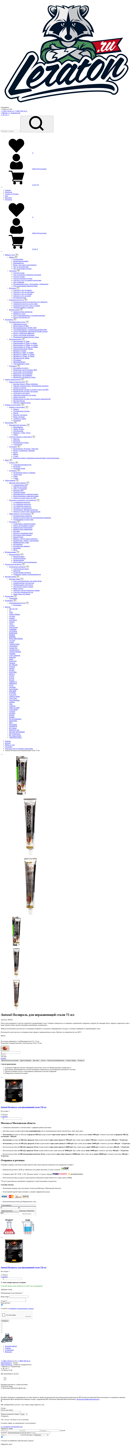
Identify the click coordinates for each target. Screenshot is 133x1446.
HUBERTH (13, 726)
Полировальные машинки (22, 516)
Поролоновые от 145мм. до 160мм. (25, 347)
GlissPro (12, 702)
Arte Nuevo (13, 620)
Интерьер (12, 288)
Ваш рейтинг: (6, 1303)
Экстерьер (12, 271)
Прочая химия (14, 310)
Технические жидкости (13, 564)
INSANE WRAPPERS (17, 732)
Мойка (11, 257)
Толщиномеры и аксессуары (23, 519)
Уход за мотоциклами (20, 267)
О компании (9, 1350)
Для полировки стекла (21, 364)
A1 (10, 610)
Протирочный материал (17, 425)
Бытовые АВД (18, 490)
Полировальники (15, 339)
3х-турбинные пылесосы (22, 506)
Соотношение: (6, 1205)
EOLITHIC (13, 672)
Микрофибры (18, 427)
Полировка (9, 319)
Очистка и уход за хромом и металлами (27, 280)
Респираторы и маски (21, 442)
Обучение (8, 199)
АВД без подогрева (20, 487)
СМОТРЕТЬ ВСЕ (15, 737)
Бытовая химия (10, 576)
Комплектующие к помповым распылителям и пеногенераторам (36, 458)
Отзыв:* (4, 1301)
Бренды (7, 607)
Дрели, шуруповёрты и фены (23, 526)
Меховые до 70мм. (19, 351)
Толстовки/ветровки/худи (22, 465)
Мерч (7, 460)
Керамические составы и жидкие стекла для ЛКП (30, 389)
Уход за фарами (18, 282)
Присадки (16, 571)
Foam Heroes (13, 689)
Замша (15, 434)
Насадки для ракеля (20, 415)
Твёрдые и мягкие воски (22, 403)
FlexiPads (12, 687)
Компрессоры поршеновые (22, 529)
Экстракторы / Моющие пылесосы (25, 510)
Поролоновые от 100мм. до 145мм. (25, 345)
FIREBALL (13, 683)
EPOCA (12, 674)
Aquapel (12, 618)
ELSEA (11, 670)
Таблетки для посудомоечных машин (26, 590)
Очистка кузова (18, 273)
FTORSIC (12, 693)
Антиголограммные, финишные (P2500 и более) (30, 331)
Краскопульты (18, 537)
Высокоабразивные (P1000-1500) (25, 328)
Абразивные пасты (20, 324)
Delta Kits (12, 657)
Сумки (15, 478)
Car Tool (12, 640)
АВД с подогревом (20, 489)
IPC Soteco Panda (15, 736)
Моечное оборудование (17, 483)
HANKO (12, 713)
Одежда (12, 462)
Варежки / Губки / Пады (21, 433)
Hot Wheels (13, 724)
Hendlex (12, 717)
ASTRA (12, 622)
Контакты (8, 198)
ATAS (11, 624)
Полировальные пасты (17, 322)
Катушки (16, 531)
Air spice (12, 616)
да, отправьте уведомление (10, 1427)
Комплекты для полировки (22, 373)
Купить (3, 1058)
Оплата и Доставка (11, 194)
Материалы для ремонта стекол (24, 377)
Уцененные (13, 598)
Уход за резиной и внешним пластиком (27, 275)
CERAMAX (13, 646)
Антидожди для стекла (21, 393)
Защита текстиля (19, 397)
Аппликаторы (18, 431)
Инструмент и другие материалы (25, 562)
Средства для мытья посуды (23, 592)
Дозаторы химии (19, 492)
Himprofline (13, 721)
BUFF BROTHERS (16, 638)
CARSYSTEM (14, 644)
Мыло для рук (18, 588)
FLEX (11, 685)
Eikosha (11, 668)
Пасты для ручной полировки (23, 335)
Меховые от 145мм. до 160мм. (24, 356)
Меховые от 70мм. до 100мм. (23, 352)
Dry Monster (13, 665)
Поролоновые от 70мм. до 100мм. (25, 343)
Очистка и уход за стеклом (22, 294)
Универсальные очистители (23, 585)
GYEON (12, 711)
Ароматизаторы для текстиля (23, 583)
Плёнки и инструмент (13, 405)
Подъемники (17, 544)
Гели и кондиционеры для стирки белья (27, 581)
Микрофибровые (19, 362)
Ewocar (11, 680)
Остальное (13, 366)
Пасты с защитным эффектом (23, 333)
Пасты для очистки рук (21, 317)
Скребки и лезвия (19, 418)
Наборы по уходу (19, 314)
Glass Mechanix (14, 700)
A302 (11, 612)
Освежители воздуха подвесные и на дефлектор (30, 302)
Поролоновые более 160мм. (23, 349)
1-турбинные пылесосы (21, 502)
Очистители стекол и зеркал (23, 587)
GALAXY (12, 695)
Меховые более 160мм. (21, 358)
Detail (11, 659)
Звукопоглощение (19, 558)
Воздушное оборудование (22, 535)
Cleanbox (12, 653)
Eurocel (11, 678)
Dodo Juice (13, 661)
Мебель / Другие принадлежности (25, 539)
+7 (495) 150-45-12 (7, 111)
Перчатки (16, 441)
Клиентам (8, 192)
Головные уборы (19, 468)
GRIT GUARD (14, 708)
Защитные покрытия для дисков (24, 395)
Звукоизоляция (18, 560)
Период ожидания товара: (10, 1414)
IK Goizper (13, 728)
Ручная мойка (18, 259)
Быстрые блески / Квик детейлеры (25, 384)
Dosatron (12, 663)
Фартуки (16, 439)
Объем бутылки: (7, 1211)
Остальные (17, 360)
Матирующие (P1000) (21, 326)
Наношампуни (18, 263)
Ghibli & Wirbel (14, 696)
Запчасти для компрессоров (23, 533)
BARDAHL (13, 633)
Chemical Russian (15, 652)
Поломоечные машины (21, 546)
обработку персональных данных (22, 1308)
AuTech (11, 625)
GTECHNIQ (13, 709)
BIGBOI (12, 635)
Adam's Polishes (14, 614)
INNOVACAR (14, 730)
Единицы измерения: (26, 1211)
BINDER (12, 637)
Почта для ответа (7, 1410)
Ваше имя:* (5, 1297)
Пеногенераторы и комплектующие (26, 496)
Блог (6, 196)
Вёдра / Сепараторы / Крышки (24, 450)
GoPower (12, 706)
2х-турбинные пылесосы (22, 504)
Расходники (9, 423)
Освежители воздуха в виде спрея (25, 304)
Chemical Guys (14, 650)
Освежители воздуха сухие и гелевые (26, 306)
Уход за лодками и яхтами (22, 268)
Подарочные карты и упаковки (24, 473)
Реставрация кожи (19, 298)
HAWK (11, 715)
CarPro (11, 642)
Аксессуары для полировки (23, 372)
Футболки (16, 466)
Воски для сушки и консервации (24, 265)
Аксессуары (17, 474)
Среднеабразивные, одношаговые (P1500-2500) (30, 329)
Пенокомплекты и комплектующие (25, 494)
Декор (15, 476)
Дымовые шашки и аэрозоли (23, 307)
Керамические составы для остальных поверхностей (31, 399)
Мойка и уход (10, 255)
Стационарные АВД (20, 485)
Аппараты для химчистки (22, 508)
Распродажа (9, 596)
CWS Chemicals (14, 655)
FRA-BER (12, 691)
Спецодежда (17, 444)
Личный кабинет (11, 1346)
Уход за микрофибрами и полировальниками (29, 315)
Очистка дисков (19, 276)
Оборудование (10, 480)
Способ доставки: (26, 1435)
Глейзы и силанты (19, 388)
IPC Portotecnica (14, 734)
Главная (8, 190)
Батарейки (17, 548)
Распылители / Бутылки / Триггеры (25, 449)
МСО (15, 550)
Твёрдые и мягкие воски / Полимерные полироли (31, 386)
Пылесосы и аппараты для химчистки (22, 500)
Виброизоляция (18, 556)
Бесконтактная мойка (20, 261)
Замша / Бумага (18, 429)
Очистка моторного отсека (22, 278)
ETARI (11, 676)
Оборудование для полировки (19, 514)
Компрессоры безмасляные (22, 527)
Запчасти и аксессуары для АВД (24, 498)
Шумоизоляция (10, 552)
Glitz (10, 704)
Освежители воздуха (16, 300)
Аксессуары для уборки (21, 594)
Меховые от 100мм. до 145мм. (24, 354)
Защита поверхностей (12, 379)
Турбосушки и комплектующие (24, 524)
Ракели (15, 413)
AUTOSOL (13, 631)
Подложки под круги (20, 368)
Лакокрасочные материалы (22, 312)
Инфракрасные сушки (21, 542)
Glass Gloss (13, 698)
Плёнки (16, 409)
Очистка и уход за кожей (22, 296)
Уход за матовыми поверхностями (25, 286)
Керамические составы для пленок (25, 391)
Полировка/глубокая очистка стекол (26, 337)
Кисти (15, 452)
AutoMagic (13, 629)
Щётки (15, 454)
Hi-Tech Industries (15, 719)
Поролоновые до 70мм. (21, 341)
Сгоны (15, 456)
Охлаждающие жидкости (22, 572)
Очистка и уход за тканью (22, 290)
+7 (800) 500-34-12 (20, 111)
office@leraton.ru (6, 1365)
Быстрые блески (19, 401)
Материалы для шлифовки (22, 375)
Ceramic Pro (13, 648)
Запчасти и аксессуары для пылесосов (26, 511)
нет (21, 1427)
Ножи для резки (19, 417)
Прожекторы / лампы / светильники (26, 540)
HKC (11, 723)
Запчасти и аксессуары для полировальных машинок (32, 518)
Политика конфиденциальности (88, 1399)
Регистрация (41, 169)
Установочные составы (21, 411)
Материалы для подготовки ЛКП (25, 370)
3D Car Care (13, 609)
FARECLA (13, 681)
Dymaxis (12, 667)
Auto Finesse (13, 627)
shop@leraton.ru (6, 1363)
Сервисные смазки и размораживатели (27, 574)
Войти (34, 169)
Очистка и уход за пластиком (23, 292)
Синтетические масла (21, 569)
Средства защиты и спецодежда (20, 437)
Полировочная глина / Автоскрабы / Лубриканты (30, 284)
